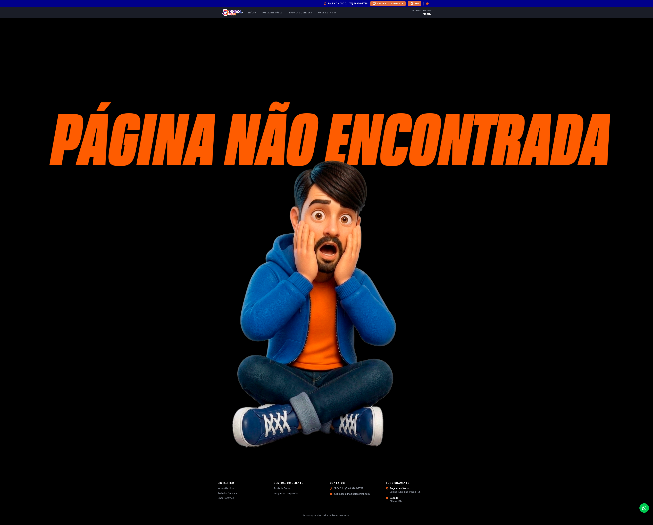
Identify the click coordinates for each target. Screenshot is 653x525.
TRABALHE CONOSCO (300, 13)
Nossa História (226, 488)
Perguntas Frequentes (286, 493)
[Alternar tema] (427, 3)
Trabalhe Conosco (228, 493)
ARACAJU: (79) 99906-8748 (348, 488)
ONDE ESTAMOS (327, 13)
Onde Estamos (226, 498)
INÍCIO (252, 13)
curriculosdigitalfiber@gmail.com (352, 494)
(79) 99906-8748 (357, 3)
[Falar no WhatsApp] (644, 508)
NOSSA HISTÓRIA (272, 13)
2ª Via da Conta (282, 488)
